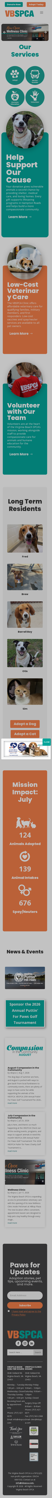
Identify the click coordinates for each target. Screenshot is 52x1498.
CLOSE (47, 742)
